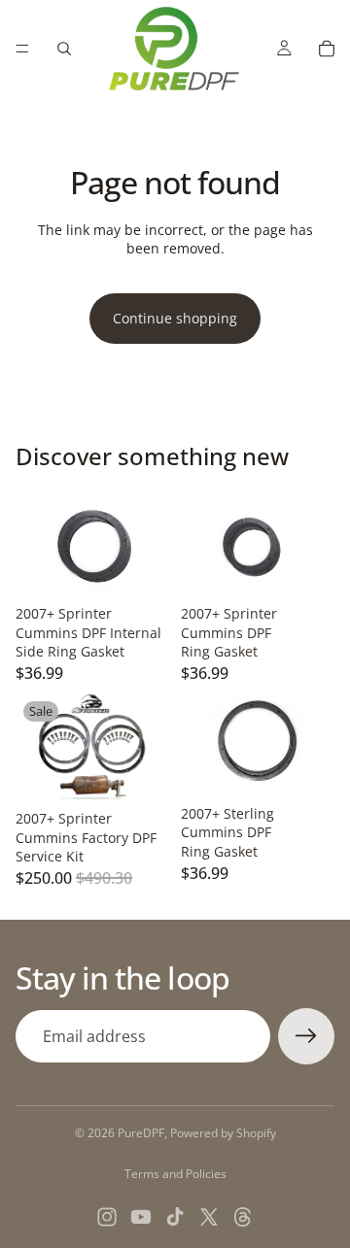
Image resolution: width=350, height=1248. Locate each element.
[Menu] (22, 48)
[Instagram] (107, 1217)
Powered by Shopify (223, 1133)
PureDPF (141, 1133)
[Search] (64, 48)
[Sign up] (306, 1036)
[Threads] (243, 1217)
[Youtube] (141, 1217)
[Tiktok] (175, 1217)
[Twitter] (209, 1217)
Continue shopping (175, 318)
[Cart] (326, 48)
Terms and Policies (175, 1173)
